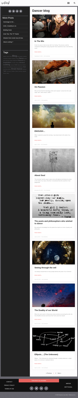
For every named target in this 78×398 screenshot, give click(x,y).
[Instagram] (46, 388)
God (24, 60)
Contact (9, 381)
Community (5, 58)
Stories (9, 69)
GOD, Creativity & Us (9, 26)
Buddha (21, 56)
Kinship (17, 62)
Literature (22, 62)
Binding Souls (7, 30)
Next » (59, 373)
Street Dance (16, 69)
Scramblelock (20, 67)
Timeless (13, 71)
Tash (4, 71)
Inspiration (7, 62)
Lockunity (12, 64)
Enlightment (15, 60)
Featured (20, 60)
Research (15, 67)
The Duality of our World (46, 310)
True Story (20, 71)
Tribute (16, 71)
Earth (4, 60)
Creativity (13, 58)
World (8, 73)
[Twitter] (36, 388)
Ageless (4, 56)
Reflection (11, 67)
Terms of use (9, 388)
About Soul (40, 175)
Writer (68, 383)
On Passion (40, 87)
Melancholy (20, 64)
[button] (68, 3)
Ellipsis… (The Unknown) (46, 354)
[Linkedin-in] (41, 388)
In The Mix (13, 62)
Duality (25, 58)
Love (15, 65)
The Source (9, 71)
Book (18, 56)
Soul (24, 67)
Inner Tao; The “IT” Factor (11, 34)
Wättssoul (68, 387)
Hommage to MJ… (9, 22)
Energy (11, 60)
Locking (6, 65)
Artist (11, 56)
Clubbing (25, 56)
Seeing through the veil (45, 268)
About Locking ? (8, 42)
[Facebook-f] (32, 388)
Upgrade (24, 71)
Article (8, 56)
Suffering (24, 69)
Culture (17, 58)
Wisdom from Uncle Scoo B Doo (13, 38)
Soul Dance (5, 69)
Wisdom (4, 73)
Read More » (38, 52)
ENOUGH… (40, 131)
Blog (14, 56)
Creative (9, 58)
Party (8, 67)
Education (7, 60)
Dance (21, 58)
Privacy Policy (9, 385)
